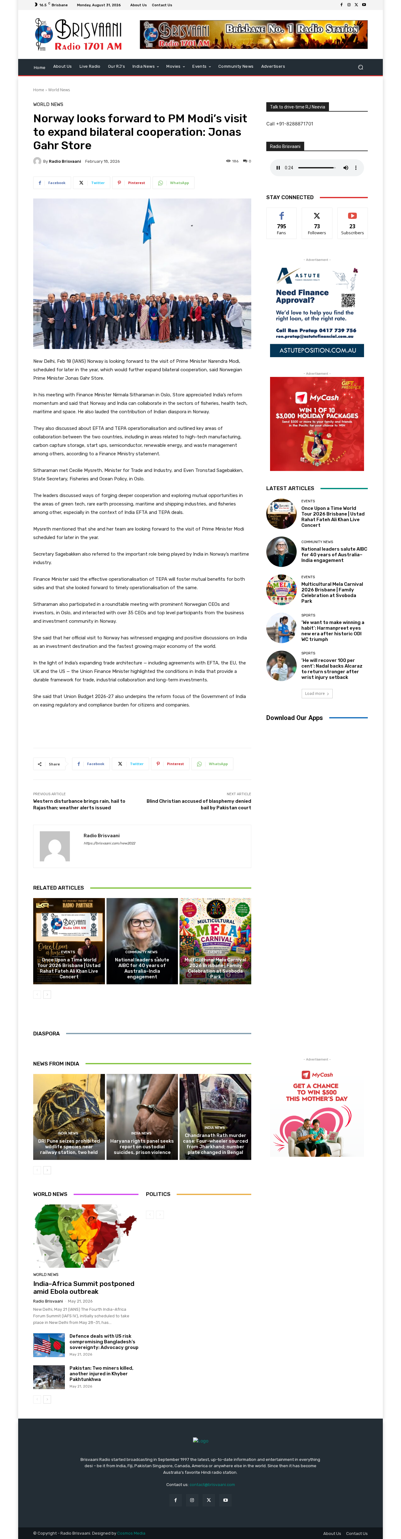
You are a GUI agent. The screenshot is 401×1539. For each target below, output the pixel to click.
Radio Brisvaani (65, 161)
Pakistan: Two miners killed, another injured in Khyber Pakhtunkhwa (101, 1373)
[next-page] (47, 995)
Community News (141, 952)
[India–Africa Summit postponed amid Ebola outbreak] (85, 1236)
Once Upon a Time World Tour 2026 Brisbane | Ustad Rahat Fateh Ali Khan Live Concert (69, 968)
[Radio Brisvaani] (38, 161)
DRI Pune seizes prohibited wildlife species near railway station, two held (69, 1146)
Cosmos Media (131, 1533)
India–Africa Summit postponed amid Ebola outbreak (83, 1287)
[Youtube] (364, 5)
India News (68, 1133)
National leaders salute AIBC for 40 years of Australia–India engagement (142, 968)
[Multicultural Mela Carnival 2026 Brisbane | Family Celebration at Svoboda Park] (215, 941)
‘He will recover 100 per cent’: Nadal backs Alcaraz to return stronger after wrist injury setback (331, 669)
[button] (360, 67)
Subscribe (352, 212)
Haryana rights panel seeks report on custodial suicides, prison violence (142, 1146)
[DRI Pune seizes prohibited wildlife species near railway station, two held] (69, 1117)
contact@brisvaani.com (212, 1484)
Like (281, 212)
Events (68, 952)
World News (59, 90)
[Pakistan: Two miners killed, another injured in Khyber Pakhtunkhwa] (49, 1377)
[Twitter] (356, 5)
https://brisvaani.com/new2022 (109, 843)
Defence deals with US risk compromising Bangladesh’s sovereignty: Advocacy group (104, 1341)
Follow (317, 212)
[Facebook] (341, 5)
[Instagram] (349, 5)
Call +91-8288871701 (289, 124)
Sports (308, 615)
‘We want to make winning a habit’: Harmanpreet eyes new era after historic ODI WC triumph (332, 631)
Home (38, 90)
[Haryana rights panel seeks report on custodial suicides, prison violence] (142, 1117)
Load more (315, 693)
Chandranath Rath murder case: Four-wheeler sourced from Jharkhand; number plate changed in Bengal (215, 1144)
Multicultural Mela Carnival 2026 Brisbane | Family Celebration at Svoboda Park (215, 968)
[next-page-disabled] (160, 1215)
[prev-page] (37, 995)
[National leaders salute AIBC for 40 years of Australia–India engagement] (142, 941)
